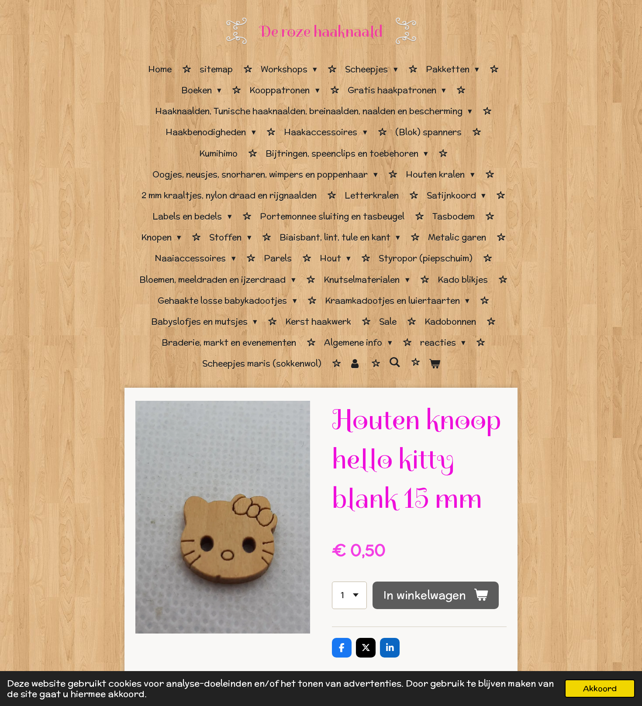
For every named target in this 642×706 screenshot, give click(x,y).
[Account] (355, 363)
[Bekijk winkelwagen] (434, 363)
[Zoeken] (394, 362)
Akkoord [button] (600, 688)
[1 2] (349, 595)
